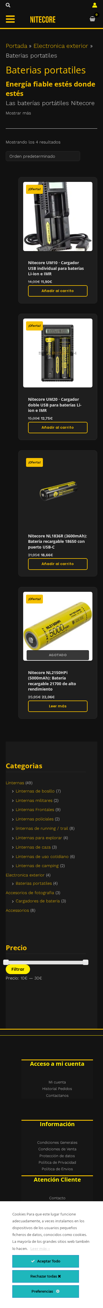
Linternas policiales (35, 819)
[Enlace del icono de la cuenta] (94, 5)
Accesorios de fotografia (30, 892)
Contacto (57, 1198)
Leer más (57, 706)
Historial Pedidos (57, 1089)
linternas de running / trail (42, 828)
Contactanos (57, 1095)
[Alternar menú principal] (10, 19)
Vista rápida (57, 248)
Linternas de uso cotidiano (42, 856)
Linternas (15, 782)
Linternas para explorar (39, 837)
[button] (8, 5)
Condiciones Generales (57, 1142)
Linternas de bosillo (35, 791)
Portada (16, 45)
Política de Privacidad (57, 1162)
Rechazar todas (44, 1276)
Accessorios (17, 910)
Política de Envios (57, 1169)
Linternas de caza (33, 847)
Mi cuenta (57, 1082)
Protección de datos (57, 1156)
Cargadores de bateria (38, 901)
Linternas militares (34, 800)
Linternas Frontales (35, 809)
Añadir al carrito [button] (57, 290)
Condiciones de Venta (57, 1149)
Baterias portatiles (34, 883)
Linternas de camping (37, 865)
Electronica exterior (25, 875)
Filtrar (17, 969)
